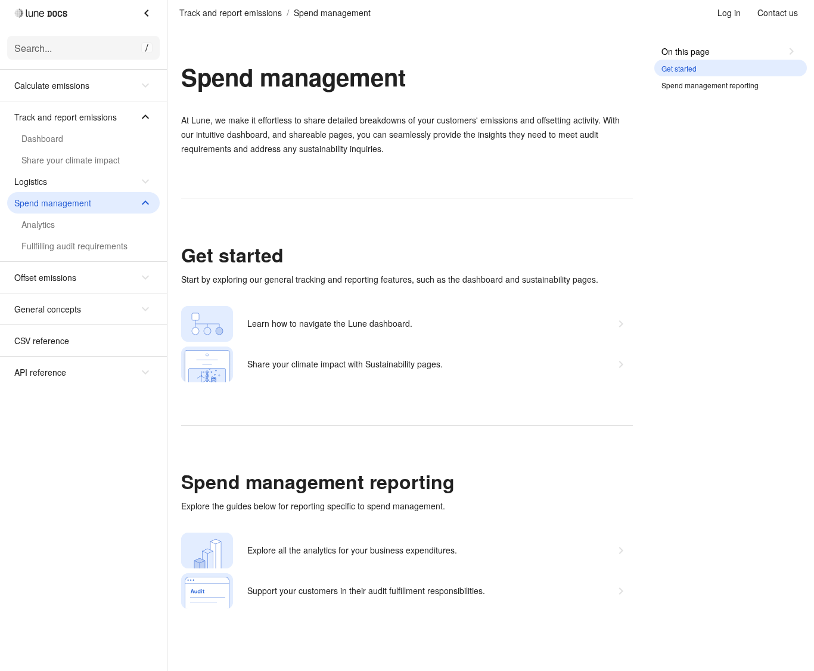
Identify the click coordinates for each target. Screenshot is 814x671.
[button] (83, 85)
